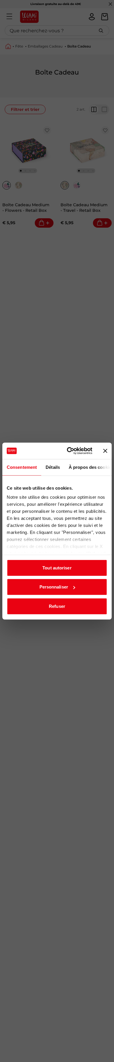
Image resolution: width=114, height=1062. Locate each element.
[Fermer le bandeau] (105, 451)
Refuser (57, 605)
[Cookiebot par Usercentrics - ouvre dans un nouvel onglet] (69, 451)
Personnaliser (53, 586)
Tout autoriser (56, 567)
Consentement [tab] (22, 466)
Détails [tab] (53, 466)
